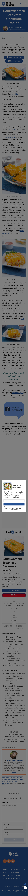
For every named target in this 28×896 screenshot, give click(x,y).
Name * (6, 825)
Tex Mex (9, 781)
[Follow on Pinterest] (9, 861)
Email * (6, 832)
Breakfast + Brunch (6, 776)
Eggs (21, 777)
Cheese (20, 776)
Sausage (4, 781)
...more (14, 772)
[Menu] (25, 3)
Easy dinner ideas (14, 777)
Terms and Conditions (9, 891)
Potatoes (13, 779)
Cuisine (3, 777)
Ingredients (5, 779)
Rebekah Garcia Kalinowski (18, 29)
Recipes (7, 37)
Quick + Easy (19, 779)
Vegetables (14, 781)
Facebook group (18, 393)
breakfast (15, 94)
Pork (9, 779)
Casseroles (15, 776)
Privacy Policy (21, 891)
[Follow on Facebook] (5, 861)
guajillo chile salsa (9, 137)
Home (3, 37)
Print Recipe (15, 61)
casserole (11, 129)
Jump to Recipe (14, 57)
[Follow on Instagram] (13, 861)
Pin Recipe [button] (15, 595)
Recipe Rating (7, 798)
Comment (5, 802)
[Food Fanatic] (9, 3)
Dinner (7, 777)
